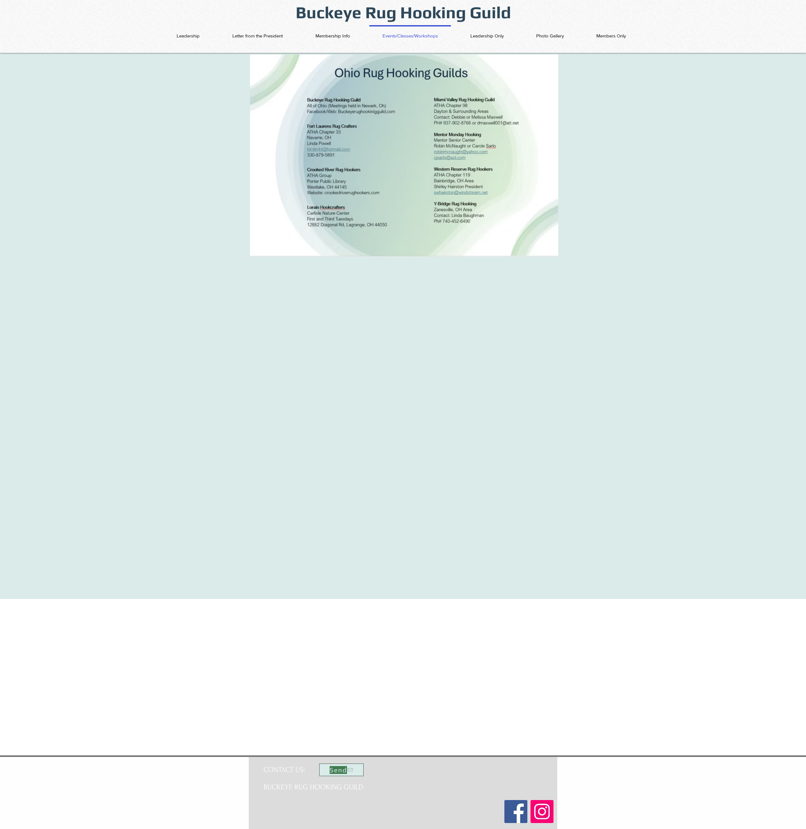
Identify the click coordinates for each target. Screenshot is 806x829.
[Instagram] (542, 811)
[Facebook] (515, 811)
